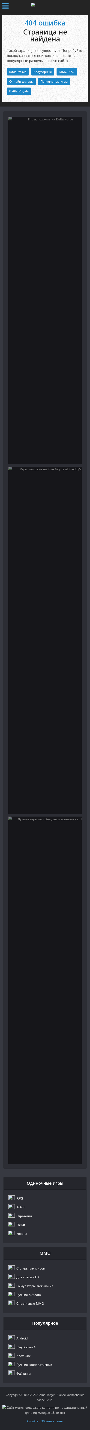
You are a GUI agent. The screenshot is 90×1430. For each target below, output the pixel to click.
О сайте (32, 1421)
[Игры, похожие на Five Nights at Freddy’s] (45, 640)
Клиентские (18, 72)
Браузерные (42, 72)
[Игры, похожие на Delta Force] (45, 290)
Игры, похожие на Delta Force (45, 141)
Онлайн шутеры (21, 81)
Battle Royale (19, 91)
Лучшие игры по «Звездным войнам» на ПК (45, 844)
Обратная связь (52, 1421)
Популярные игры (54, 81)
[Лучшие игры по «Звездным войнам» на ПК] (45, 990)
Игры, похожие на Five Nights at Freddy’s (45, 491)
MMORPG (66, 72)
